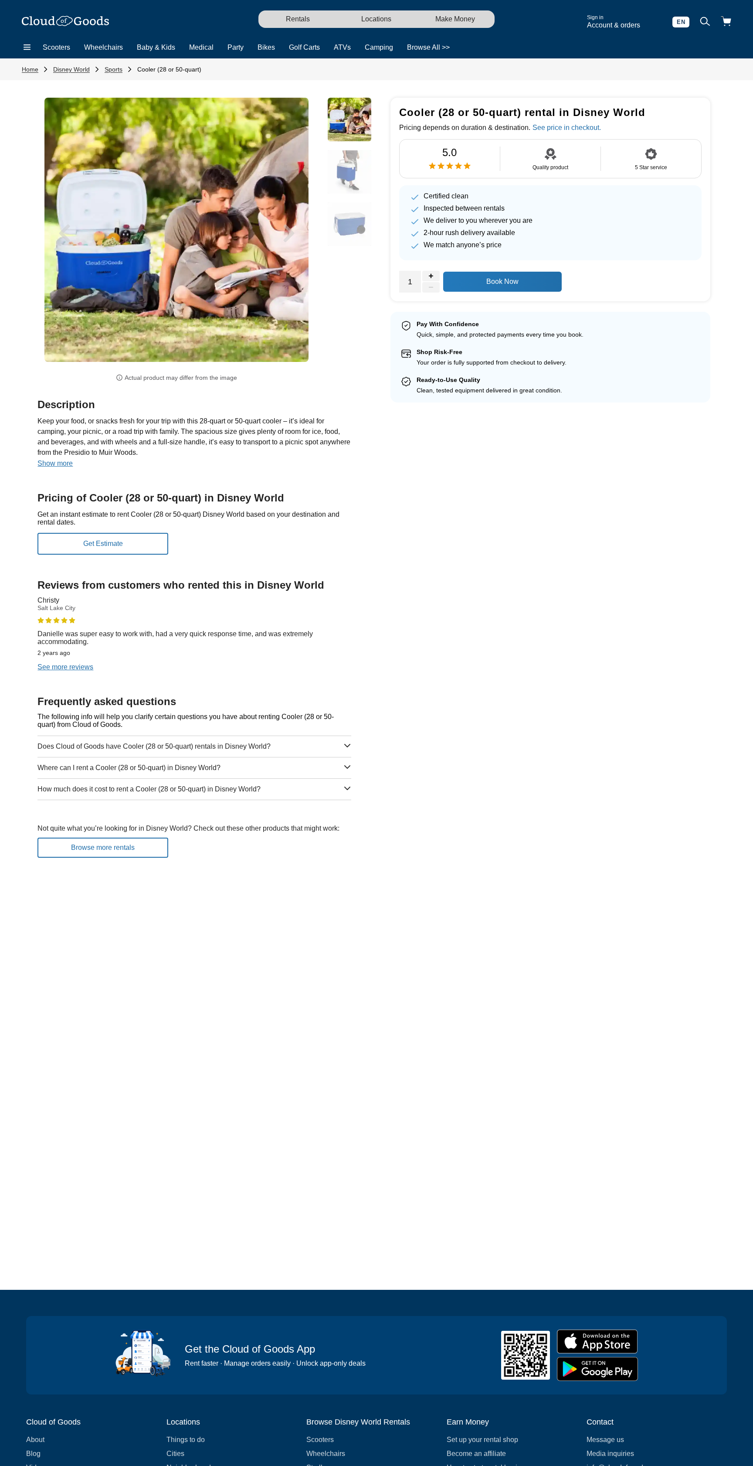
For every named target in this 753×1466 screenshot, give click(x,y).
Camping (379, 47)
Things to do (185, 1439)
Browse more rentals (103, 847)
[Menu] (27, 47)
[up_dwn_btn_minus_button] (431, 287)
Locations (376, 19)
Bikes (266, 47)
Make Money (455, 19)
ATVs (342, 47)
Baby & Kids (156, 47)
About (35, 1439)
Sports (113, 69)
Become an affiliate (476, 1453)
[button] (64, 233)
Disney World (71, 69)
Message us (605, 1439)
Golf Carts (304, 47)
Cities (175, 1453)
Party (235, 47)
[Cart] (726, 22)
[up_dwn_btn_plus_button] (431, 276)
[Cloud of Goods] (65, 21)
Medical (201, 47)
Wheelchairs (103, 47)
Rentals (298, 19)
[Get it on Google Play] (597, 1369)
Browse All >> (428, 47)
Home (30, 69)
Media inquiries (610, 1453)
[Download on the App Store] (597, 1341)
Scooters (56, 47)
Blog (33, 1453)
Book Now (502, 281)
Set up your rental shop (482, 1439)
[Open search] (705, 22)
